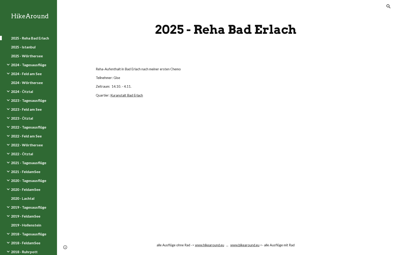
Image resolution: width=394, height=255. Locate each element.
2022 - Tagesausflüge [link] (28, 127)
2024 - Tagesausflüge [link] (28, 65)
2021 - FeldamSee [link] (25, 171)
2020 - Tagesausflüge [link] (28, 180)
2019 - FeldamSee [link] (25, 216)
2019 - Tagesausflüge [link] (28, 207)
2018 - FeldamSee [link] (25, 243)
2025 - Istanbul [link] (23, 47)
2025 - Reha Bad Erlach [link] (30, 38)
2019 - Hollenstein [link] (26, 225)
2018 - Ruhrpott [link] (24, 252)
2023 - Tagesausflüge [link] (28, 100)
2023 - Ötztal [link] (22, 118)
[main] (225, 29)
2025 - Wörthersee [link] (27, 56)
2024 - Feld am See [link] (26, 73)
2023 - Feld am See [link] (26, 109)
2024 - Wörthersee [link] (27, 82)
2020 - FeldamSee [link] (25, 189)
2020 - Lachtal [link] (22, 198)
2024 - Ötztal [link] (22, 91)
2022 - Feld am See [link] (26, 136)
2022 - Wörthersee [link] (27, 145)
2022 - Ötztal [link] (22, 154)
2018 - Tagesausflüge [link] (28, 234)
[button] (388, 6)
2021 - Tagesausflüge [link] (28, 162)
